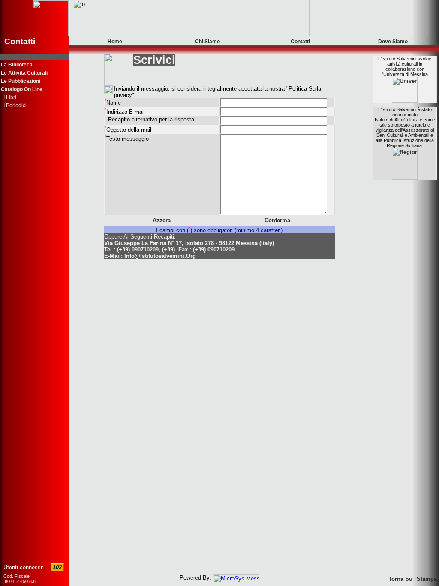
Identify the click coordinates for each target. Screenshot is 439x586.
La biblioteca (17, 65)
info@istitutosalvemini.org (160, 256)
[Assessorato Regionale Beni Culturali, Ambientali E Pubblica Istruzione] (405, 178)
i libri (8, 97)
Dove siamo (393, 42)
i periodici (14, 106)
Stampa (427, 579)
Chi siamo (207, 42)
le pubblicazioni (20, 81)
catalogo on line (21, 89)
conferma (277, 220)
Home (115, 42)
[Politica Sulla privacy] (108, 89)
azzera (162, 220)
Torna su (400, 579)
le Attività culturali (24, 73)
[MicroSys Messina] (236, 577)
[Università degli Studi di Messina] (405, 100)
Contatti (300, 42)
